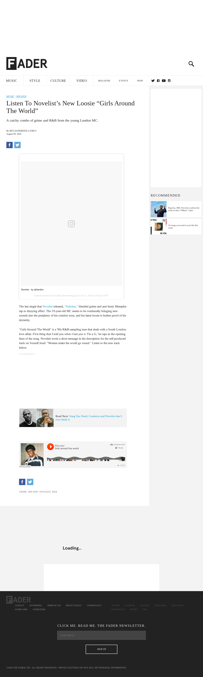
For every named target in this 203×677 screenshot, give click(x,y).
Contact (19, 605)
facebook (158, 80)
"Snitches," (71, 306)
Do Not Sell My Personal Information (103, 668)
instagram (169, 80)
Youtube (144, 605)
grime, (23, 492)
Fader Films (39, 609)
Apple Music (177, 605)
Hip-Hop (21, 96)
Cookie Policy (94, 605)
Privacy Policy (74, 605)
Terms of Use (54, 605)
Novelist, (45, 492)
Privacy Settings (69, 668)
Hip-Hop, (33, 492)
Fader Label (21, 609)
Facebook (130, 605)
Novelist (48, 306)
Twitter (153, 80)
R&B (54, 492)
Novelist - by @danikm (32, 289)
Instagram (160, 605)
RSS (145, 609)
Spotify (134, 609)
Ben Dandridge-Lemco (23, 131)
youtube (164, 80)
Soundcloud (118, 609)
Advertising (35, 605)
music (10, 96)
